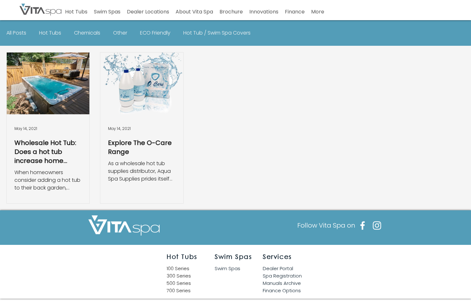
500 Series (179, 283)
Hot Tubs (50, 33)
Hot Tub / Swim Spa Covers (217, 33)
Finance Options (282, 290)
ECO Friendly (155, 33)
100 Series (178, 268)
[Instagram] (377, 225)
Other (120, 33)
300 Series (179, 275)
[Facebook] (362, 225)
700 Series (179, 290)
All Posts (16, 33)
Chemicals (87, 33)
